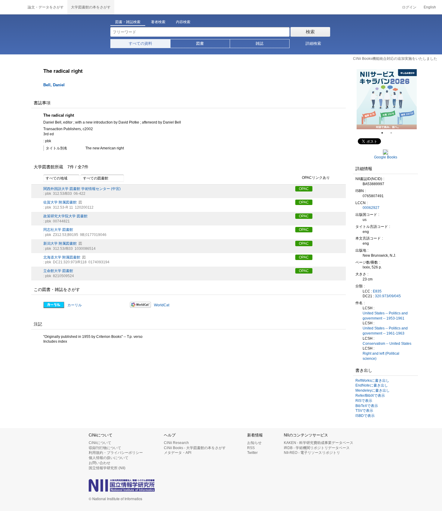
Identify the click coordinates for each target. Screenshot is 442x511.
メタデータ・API (177, 453)
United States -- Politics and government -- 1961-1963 (385, 330)
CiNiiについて (100, 443)
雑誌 (259, 43)
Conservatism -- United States (387, 343)
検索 (310, 31)
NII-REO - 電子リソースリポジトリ (312, 453)
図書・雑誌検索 (127, 22)
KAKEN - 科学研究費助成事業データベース (318, 443)
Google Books (385, 157)
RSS (251, 448)
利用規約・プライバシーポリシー (116, 453)
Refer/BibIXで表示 (370, 395)
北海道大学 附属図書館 (61, 257)
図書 (200, 43)
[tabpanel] (386, 99)
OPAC (304, 189)
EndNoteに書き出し (371, 385)
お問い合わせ (99, 463)
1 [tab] (385, 133)
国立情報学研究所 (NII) (107, 468)
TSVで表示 (364, 410)
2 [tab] (394, 133)
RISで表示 (363, 401)
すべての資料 (140, 43)
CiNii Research (176, 443)
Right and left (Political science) (381, 356)
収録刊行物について (105, 448)
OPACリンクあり (316, 178)
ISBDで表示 (365, 416)
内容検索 (183, 22)
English (430, 7)
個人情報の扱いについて (108, 458)
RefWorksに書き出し (372, 380)
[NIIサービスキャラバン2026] (387, 99)
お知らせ (254, 443)
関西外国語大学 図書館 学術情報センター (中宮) (82, 189)
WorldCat (161, 305)
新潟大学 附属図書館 (60, 243)
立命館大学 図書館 (58, 271)
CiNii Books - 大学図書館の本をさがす (195, 448)
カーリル (74, 305)
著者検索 (158, 22)
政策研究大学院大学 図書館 (65, 216)
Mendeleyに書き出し (372, 390)
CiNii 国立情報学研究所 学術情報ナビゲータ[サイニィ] (12, 7)
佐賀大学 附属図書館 (60, 202)
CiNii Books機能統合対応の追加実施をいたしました (395, 59)
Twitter (252, 453)
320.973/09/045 (388, 296)
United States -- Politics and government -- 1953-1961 (385, 315)
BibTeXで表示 (366, 406)
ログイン (409, 7)
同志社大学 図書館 (58, 230)
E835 (377, 291)
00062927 (371, 208)
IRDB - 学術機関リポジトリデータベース (317, 448)
